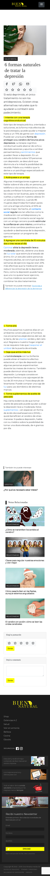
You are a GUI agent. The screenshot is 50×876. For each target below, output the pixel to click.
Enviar (10, 648)
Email (8, 825)
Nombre (9, 833)
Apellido (9, 841)
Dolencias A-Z (10, 720)
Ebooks (7, 739)
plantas (23, 339)
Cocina (7, 736)
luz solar (11, 253)
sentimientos (28, 152)
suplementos (11, 410)
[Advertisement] (23, 18)
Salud (6, 724)
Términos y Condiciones (29, 869)
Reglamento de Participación (14, 872)
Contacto (29, 872)
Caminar (8, 247)
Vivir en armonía (11, 728)
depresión (39, 134)
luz (5, 387)
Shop (6, 716)
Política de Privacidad (11, 869)
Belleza (7, 732)
